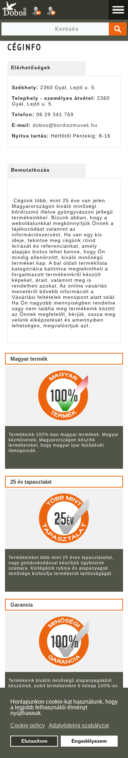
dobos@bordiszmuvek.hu (65, 125)
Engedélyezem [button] (89, 741)
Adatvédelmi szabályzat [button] (79, 725)
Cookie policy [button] (27, 725)
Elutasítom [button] (34, 741)
